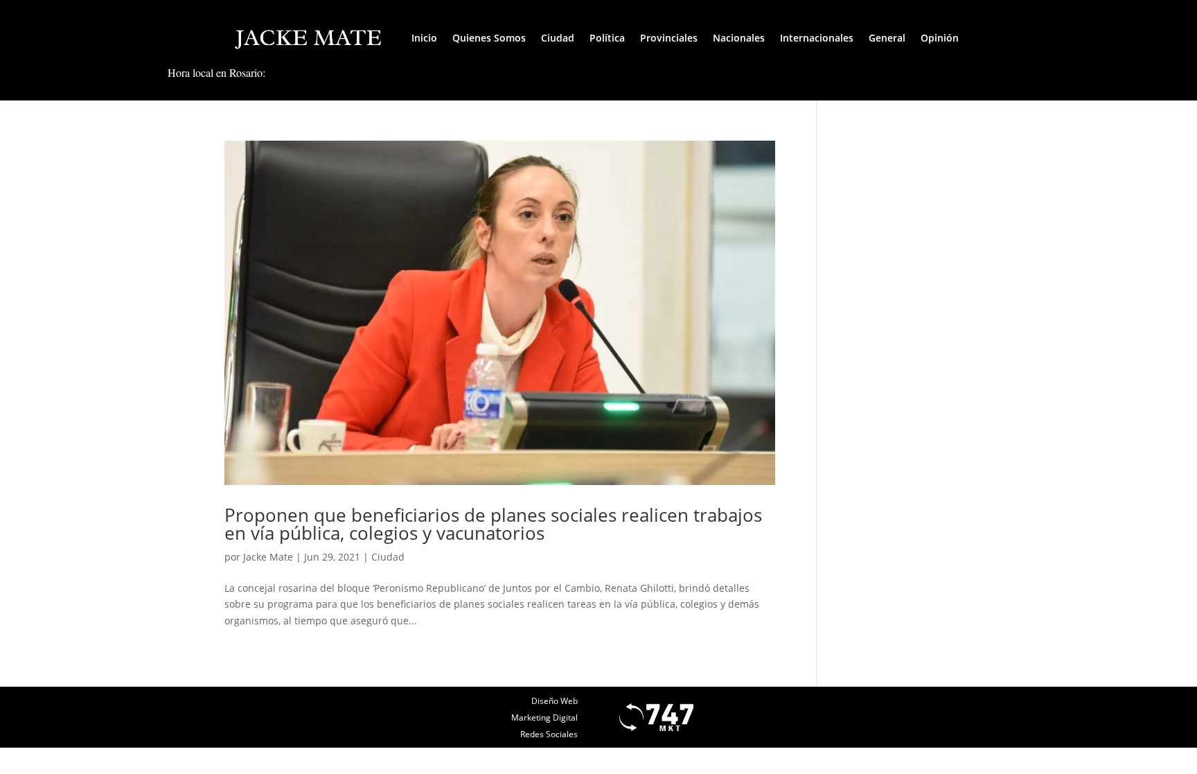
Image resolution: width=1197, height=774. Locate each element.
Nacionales (739, 37)
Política (607, 37)
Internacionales (816, 37)
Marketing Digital (544, 717)
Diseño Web (554, 701)
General (887, 37)
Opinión (940, 37)
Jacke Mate (268, 556)
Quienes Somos (489, 37)
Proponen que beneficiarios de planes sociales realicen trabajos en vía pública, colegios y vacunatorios (493, 523)
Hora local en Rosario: (216, 72)
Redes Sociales (549, 734)
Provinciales (669, 37)
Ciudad (557, 37)
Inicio (424, 37)
